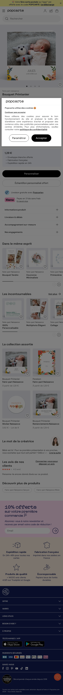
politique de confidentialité (33, 129)
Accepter (41, 138)
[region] (32, 122)
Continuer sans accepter (15, 112)
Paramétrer (19, 138)
